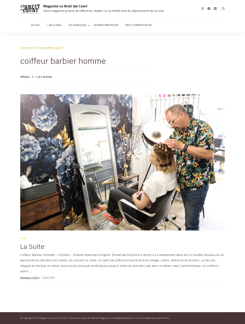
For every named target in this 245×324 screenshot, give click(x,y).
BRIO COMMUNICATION (139, 25)
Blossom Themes (134, 318)
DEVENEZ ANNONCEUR (106, 25)
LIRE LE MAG (54, 25)
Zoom (23, 238)
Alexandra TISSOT (29, 277)
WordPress (163, 318)
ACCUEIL (35, 25)
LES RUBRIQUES (77, 25)
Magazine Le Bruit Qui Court (65, 6)
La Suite (32, 246)
